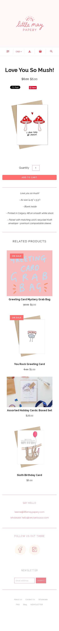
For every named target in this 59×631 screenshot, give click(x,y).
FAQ (18, 604)
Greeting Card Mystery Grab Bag (29, 299)
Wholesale (43, 599)
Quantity (24, 167)
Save (34, 87)
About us (18, 599)
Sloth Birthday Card (29, 475)
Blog (25, 604)
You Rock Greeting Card (29, 364)
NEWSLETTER (37, 604)
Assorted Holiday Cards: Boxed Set (29, 410)
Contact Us (30, 599)
